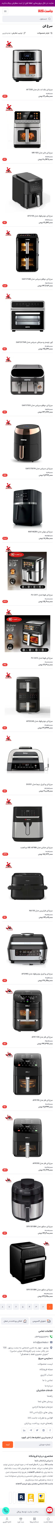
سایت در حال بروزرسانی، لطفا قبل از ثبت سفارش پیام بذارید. (27, 3)
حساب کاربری (46, 1374)
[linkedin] (24, 1430)
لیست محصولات (45, 1364)
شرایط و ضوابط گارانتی (42, 1406)
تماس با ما (47, 1380)
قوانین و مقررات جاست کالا (40, 1417)
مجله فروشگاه (46, 1369)
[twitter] (37, 1430)
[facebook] (50, 1430)
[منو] (5, 11)
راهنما (50, 1396)
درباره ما (49, 1385)
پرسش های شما (45, 1401)
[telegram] (30, 1430)
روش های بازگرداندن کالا (41, 1412)
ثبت (8, 1444)
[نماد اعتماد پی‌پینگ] (21, 1497)
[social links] (49, 1510)
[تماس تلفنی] (5, 1510)
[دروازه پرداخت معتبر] (41, 1498)
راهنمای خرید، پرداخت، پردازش (38, 1423)
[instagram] (43, 1430)
